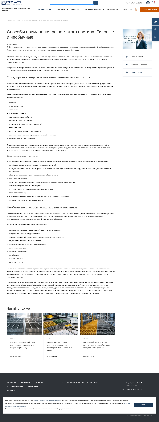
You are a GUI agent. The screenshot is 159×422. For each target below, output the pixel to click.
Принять (143, 404)
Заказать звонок (150, 9)
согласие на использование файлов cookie (47, 401)
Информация (33, 386)
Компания (25, 382)
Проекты (39, 382)
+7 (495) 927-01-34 (133, 382)
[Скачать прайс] (136, 9)
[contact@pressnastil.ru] (148, 2)
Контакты (11, 390)
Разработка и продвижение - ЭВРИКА (140, 415)
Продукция (11, 382)
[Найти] (95, 3)
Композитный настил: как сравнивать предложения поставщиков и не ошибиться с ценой (59, 346)
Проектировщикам (15, 386)
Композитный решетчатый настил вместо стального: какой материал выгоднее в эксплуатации (97, 345)
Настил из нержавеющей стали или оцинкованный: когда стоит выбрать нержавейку (22, 345)
